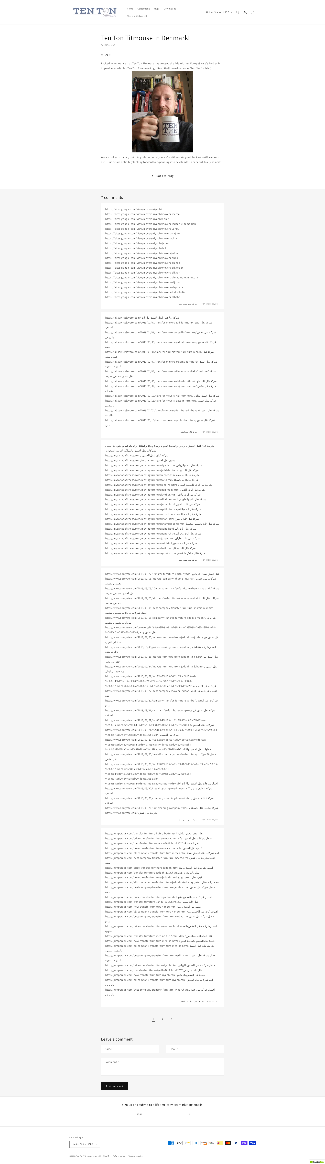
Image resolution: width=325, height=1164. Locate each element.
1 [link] (153, 1019)
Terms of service (135, 1156)
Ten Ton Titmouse (84, 1156)
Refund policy (119, 1156)
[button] (237, 12)
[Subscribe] (189, 1114)
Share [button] (107, 54)
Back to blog (165, 176)
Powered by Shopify (101, 1156)
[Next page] (171, 1019)
